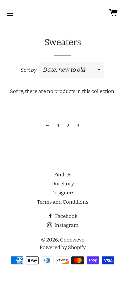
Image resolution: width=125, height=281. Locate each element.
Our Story (62, 184)
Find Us (62, 175)
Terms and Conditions (62, 202)
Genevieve (72, 240)
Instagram (65, 225)
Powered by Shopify (63, 247)
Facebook (66, 216)
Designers (62, 193)
